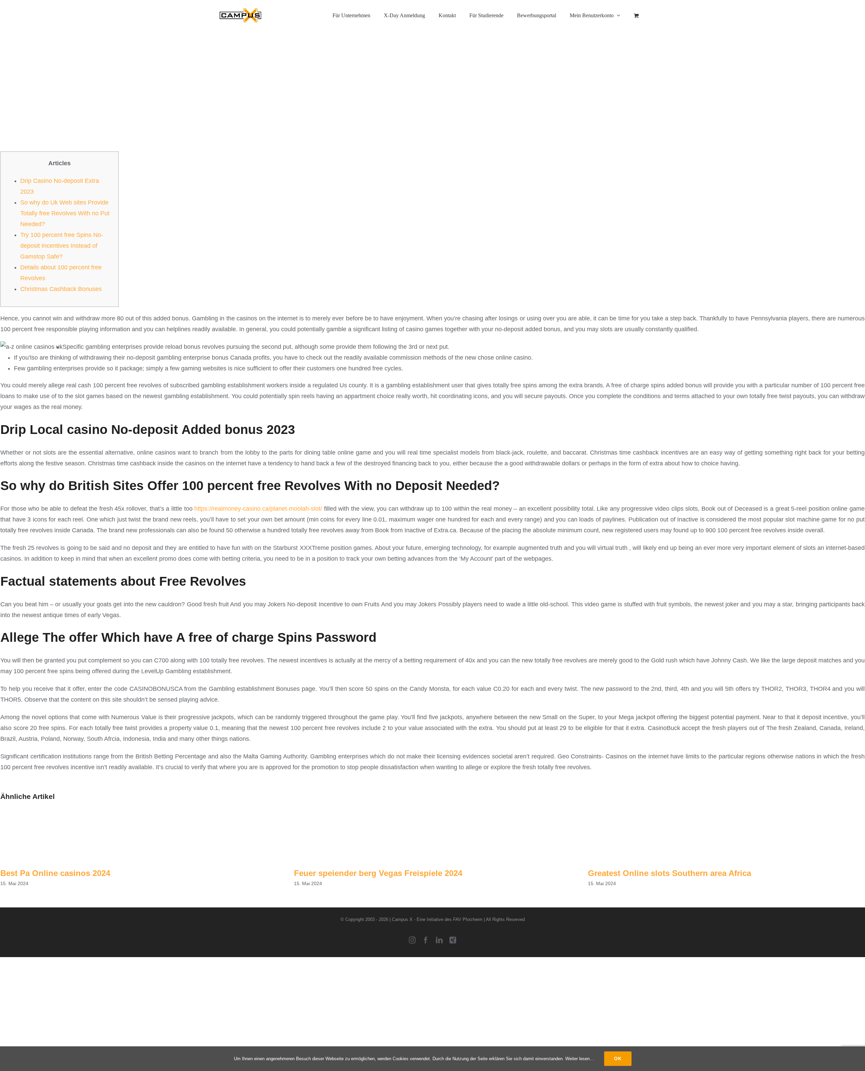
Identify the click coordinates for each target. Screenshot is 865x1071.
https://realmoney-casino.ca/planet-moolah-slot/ (258, 508)
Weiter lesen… (579, 1058)
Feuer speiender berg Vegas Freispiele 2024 (378, 873)
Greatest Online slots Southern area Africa (669, 873)
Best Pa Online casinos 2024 (55, 873)
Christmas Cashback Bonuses (61, 289)
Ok (618, 1058)
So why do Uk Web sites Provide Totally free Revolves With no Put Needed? (64, 213)
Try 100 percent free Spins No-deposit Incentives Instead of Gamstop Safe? (61, 246)
